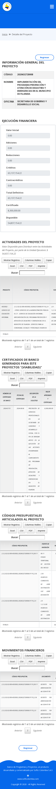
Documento (46, 676)
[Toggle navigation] (52, 6)
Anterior (18, 346)
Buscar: (14, 272)
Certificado (12, 205)
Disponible (12, 217)
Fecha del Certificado (20, 397)
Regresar (44, 57)
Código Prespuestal (31, 290)
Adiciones (11, 142)
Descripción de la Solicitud (34, 396)
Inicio (4, 34)
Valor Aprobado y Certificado (48, 397)
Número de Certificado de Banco (7, 396)
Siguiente (37, 346)
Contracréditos (14, 180)
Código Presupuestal (19, 546)
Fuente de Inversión (45, 545)
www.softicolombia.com (28, 779)
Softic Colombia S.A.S (43, 770)
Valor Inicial (12, 130)
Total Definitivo (14, 192)
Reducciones (13, 155)
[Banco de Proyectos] (7, 6)
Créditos (10, 167)
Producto (6, 290)
